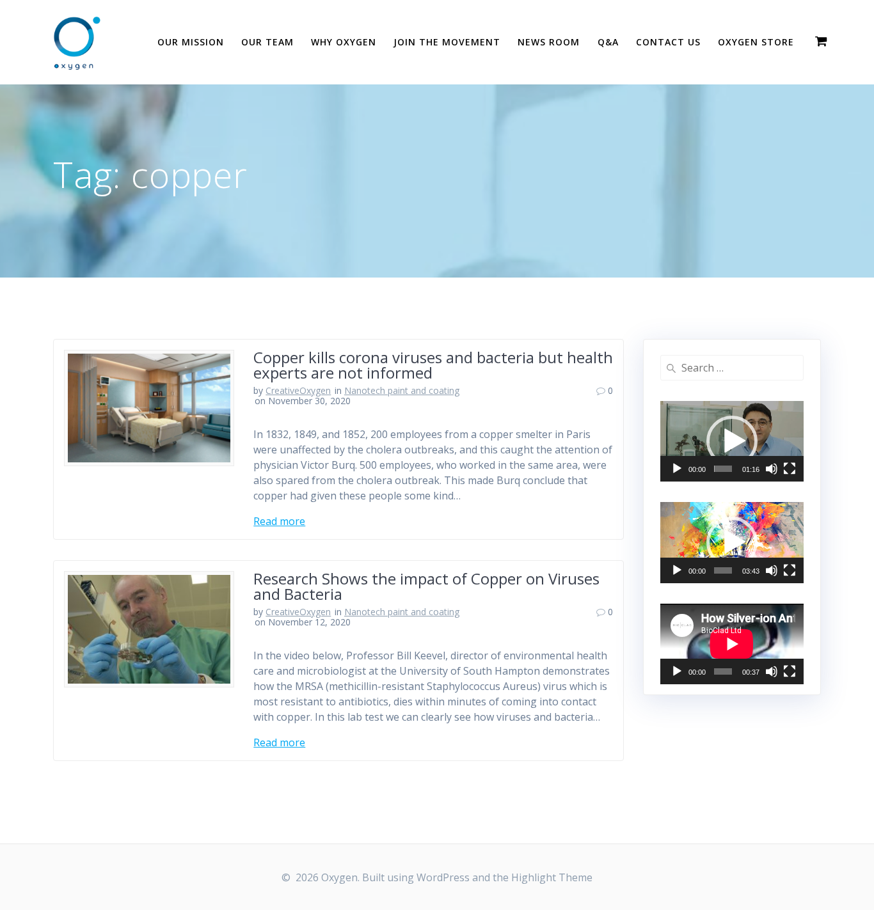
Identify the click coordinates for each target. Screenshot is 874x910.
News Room (549, 42)
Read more (279, 521)
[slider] (723, 469)
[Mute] (771, 468)
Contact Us (668, 42)
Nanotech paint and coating (401, 390)
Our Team (267, 42)
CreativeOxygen (298, 390)
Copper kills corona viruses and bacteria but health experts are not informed (433, 365)
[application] (732, 441)
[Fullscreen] (789, 468)
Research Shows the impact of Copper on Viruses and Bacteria (426, 586)
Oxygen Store (756, 42)
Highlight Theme (551, 877)
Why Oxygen (343, 42)
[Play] (677, 468)
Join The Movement (446, 42)
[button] (732, 441)
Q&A (608, 42)
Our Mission (190, 42)
